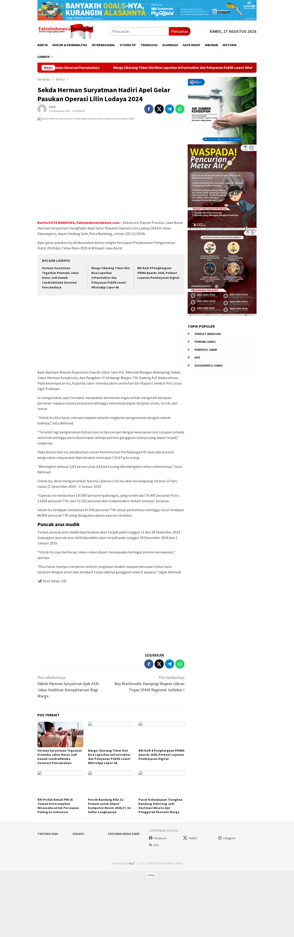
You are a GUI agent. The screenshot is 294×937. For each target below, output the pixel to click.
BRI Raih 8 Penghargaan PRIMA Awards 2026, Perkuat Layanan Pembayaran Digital (158, 273)
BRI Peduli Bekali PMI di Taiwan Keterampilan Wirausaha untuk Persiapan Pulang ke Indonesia (58, 806)
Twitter (192, 838)
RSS (156, 845)
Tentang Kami (47, 834)
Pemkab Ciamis (205, 342)
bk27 (132, 863)
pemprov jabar (206, 349)
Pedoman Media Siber (124, 834)
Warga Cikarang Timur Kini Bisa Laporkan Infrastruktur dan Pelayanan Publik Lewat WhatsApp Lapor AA (166, 68)
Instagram (229, 838)
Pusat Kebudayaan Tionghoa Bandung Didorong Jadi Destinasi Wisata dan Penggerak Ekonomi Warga (160, 806)
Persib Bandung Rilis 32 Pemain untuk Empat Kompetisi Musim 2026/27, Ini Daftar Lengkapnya (109, 806)
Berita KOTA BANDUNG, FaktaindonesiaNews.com (78, 222)
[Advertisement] (110, 333)
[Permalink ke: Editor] (42, 108)
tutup (151, 875)
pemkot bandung (208, 334)
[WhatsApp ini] (179, 109)
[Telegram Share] (169, 109)
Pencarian (179, 31)
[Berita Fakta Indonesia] (66, 30)
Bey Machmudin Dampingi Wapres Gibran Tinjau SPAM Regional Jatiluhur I (149, 683)
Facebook (160, 838)
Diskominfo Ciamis (209, 365)
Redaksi (78, 834)
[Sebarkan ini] (148, 109)
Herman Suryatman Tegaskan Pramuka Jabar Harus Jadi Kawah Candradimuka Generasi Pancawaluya (60, 277)
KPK (197, 358)
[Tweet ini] (159, 109)
